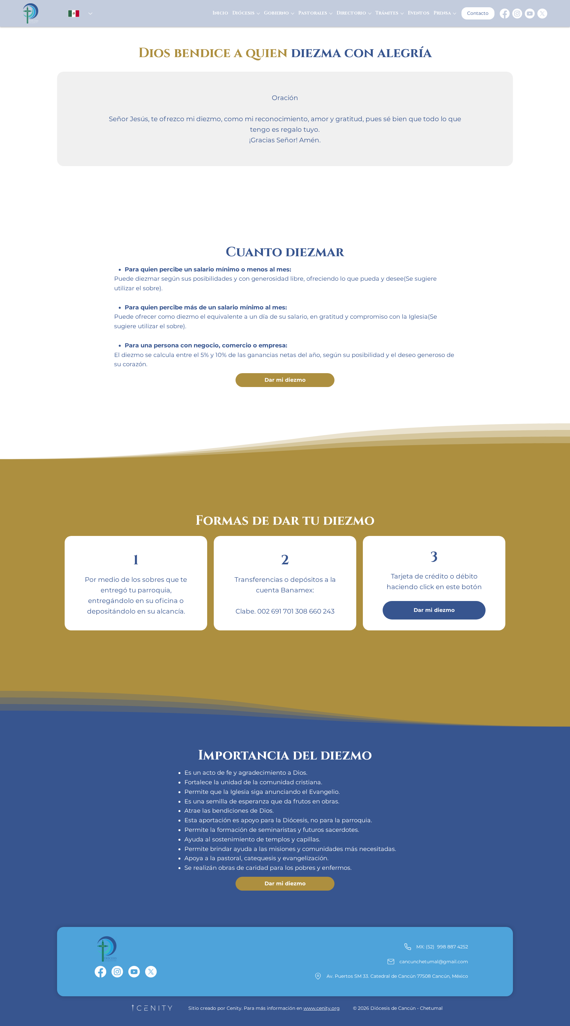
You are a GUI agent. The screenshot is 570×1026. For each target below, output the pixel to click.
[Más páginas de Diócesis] (258, 13)
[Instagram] (517, 13)
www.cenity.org (321, 1008)
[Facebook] (505, 13)
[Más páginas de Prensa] (454, 13)
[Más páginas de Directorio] (369, 13)
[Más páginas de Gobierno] (292, 13)
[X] (542, 13)
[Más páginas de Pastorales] (330, 13)
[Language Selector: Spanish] (77, 13)
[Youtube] (530, 13)
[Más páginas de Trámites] (402, 13)
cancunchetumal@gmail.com (433, 962)
